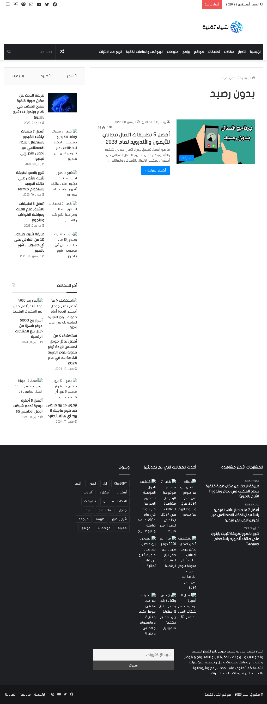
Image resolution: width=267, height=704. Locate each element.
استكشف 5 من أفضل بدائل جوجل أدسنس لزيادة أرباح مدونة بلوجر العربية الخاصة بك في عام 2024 (62, 350)
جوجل (123, 510)
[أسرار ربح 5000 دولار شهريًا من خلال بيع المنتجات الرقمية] (27, 306)
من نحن (25, 694)
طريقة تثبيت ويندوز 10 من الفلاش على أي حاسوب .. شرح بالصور (29, 242)
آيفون (92, 483)
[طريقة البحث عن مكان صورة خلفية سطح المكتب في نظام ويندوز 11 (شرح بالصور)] (62, 102)
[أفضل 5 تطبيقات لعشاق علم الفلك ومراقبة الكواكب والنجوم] (62, 212)
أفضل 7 (105, 492)
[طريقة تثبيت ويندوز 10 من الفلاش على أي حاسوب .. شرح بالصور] (62, 245)
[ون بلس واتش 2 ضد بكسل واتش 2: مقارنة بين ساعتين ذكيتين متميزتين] (167, 612)
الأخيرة (46, 76)
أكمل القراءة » (155, 170)
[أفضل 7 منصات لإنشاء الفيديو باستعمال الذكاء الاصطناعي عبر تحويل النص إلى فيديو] (62, 145)
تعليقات (19, 76)
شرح (88, 510)
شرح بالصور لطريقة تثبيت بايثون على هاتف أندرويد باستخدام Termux (30, 181)
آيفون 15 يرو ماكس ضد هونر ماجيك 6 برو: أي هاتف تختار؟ (61, 411)
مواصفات (104, 527)
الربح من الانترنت (110, 52)
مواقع (199, 52)
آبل (105, 483)
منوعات (173, 52)
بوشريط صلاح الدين (154, 122)
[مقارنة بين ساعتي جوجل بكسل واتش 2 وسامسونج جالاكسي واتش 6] (146, 614)
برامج (186, 52)
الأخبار (242, 52)
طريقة (100, 519)
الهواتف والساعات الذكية (144, 52)
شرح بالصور (119, 519)
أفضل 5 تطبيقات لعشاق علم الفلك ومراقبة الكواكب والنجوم (30, 212)
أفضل (77, 483)
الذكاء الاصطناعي (115, 501)
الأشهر (72, 76)
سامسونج (105, 510)
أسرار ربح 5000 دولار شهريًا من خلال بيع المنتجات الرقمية (29, 328)
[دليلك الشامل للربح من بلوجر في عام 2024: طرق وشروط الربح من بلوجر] (187, 498)
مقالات (229, 52)
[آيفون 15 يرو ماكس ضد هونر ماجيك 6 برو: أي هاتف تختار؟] (61, 389)
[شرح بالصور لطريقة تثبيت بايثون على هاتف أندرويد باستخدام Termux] (62, 184)
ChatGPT (120, 483)
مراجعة (84, 519)
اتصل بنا (10, 694)
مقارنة (122, 527)
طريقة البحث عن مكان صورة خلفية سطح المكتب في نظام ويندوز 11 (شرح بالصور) (28, 106)
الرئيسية (255, 52)
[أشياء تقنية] (222, 27)
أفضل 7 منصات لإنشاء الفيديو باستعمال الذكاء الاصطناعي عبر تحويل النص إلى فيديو (31, 145)
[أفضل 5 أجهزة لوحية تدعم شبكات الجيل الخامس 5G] (27, 386)
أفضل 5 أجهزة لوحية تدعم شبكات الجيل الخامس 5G (28, 406)
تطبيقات (214, 52)
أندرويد (88, 492)
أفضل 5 (122, 492)
